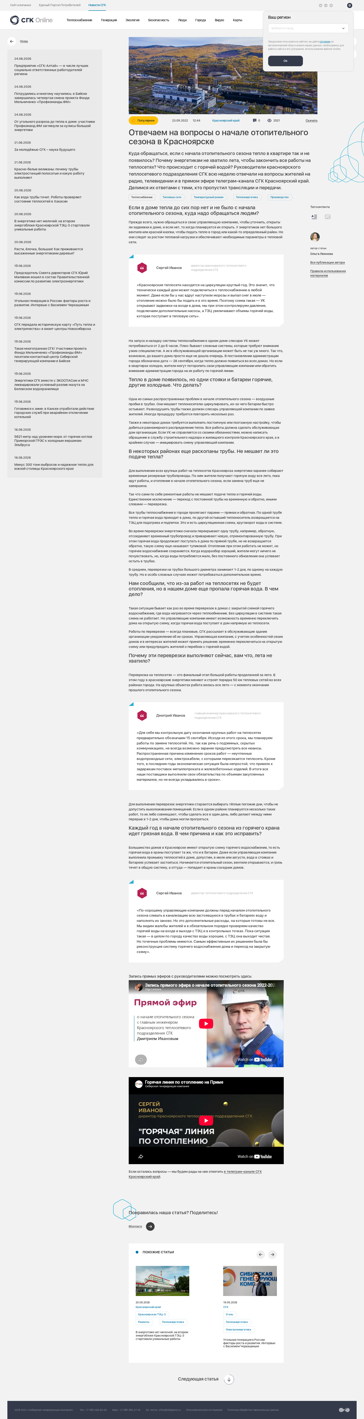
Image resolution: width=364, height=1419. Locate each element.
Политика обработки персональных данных (253, 1409)
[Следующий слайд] (272, 1254)
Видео (219, 20)
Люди (182, 20)
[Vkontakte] (320, 5)
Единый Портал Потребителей (59, 5)
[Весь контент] (314, 216)
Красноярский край (226, 120)
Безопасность (158, 20)
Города (200, 20)
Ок (286, 61)
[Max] (331, 5)
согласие (325, 41)
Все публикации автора (327, 262)
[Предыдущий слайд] (260, 1254)
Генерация (109, 20)
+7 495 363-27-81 (130, 1409)
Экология (132, 20)
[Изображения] (328, 216)
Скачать (311, 120)
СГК (225, 1307)
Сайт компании (20, 5)
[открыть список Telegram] (326, 5)
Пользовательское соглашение (204, 1409)
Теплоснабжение (79, 20)
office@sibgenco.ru (170, 1409)
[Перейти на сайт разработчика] (344, 1410)
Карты (237, 20)
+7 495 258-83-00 (96, 1409)
